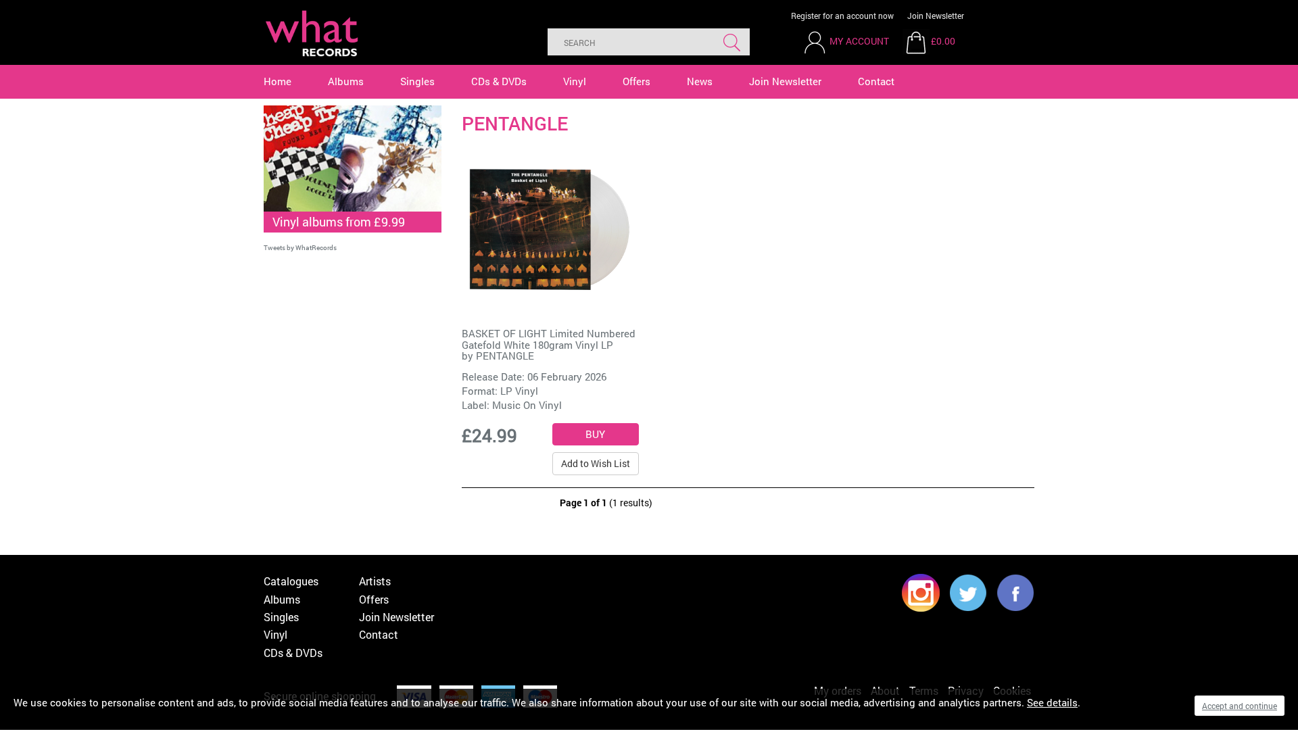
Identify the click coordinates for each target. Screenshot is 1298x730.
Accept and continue (1239, 705)
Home (277, 81)
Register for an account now (842, 15)
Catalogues (291, 581)
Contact (876, 81)
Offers (636, 81)
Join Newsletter (935, 15)
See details (1052, 702)
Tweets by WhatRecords (300, 247)
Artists (375, 581)
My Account (859, 40)
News (700, 81)
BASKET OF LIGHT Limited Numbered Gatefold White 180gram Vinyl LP (548, 338)
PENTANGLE (505, 355)
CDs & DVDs (499, 81)
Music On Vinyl (527, 405)
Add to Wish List (595, 463)
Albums (346, 81)
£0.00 (943, 40)
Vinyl (574, 81)
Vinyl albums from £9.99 (338, 222)
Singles (417, 81)
